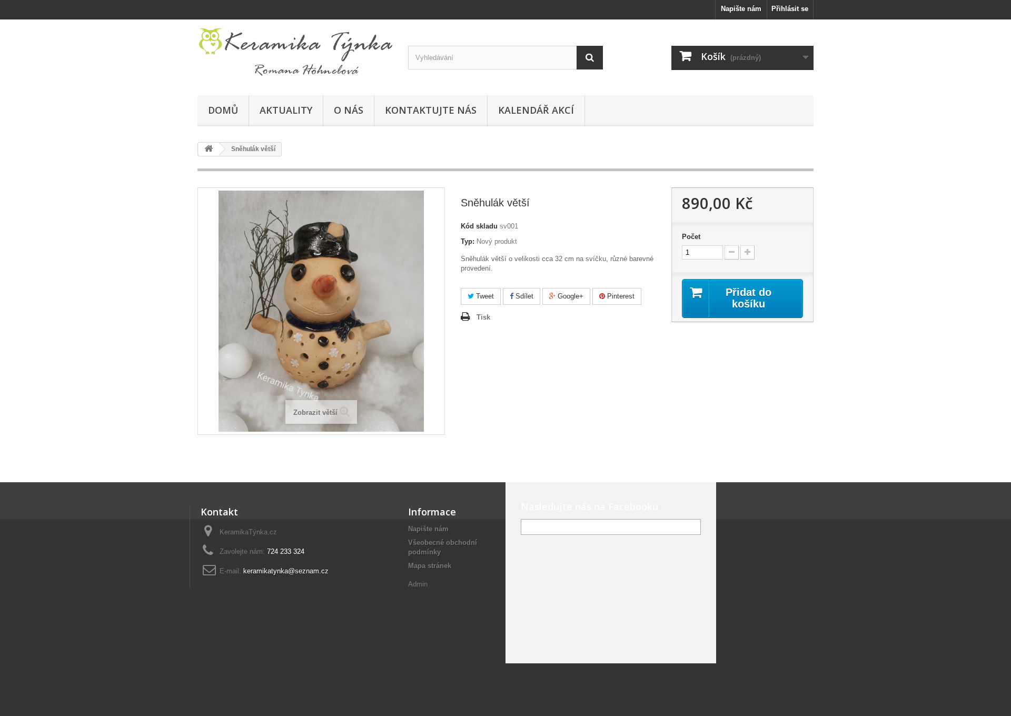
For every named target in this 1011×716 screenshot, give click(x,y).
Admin (418, 584)
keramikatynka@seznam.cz (286, 571)
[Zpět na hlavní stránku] (209, 149)
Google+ (569, 296)
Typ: (467, 241)
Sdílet (523, 296)
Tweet (484, 296)
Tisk (483, 317)
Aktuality (286, 110)
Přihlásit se (789, 9)
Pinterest (620, 296)
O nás (348, 110)
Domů (223, 110)
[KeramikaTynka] (294, 54)
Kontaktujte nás (431, 110)
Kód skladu (479, 226)
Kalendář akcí (536, 110)
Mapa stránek (429, 566)
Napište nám (741, 9)
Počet (691, 237)
